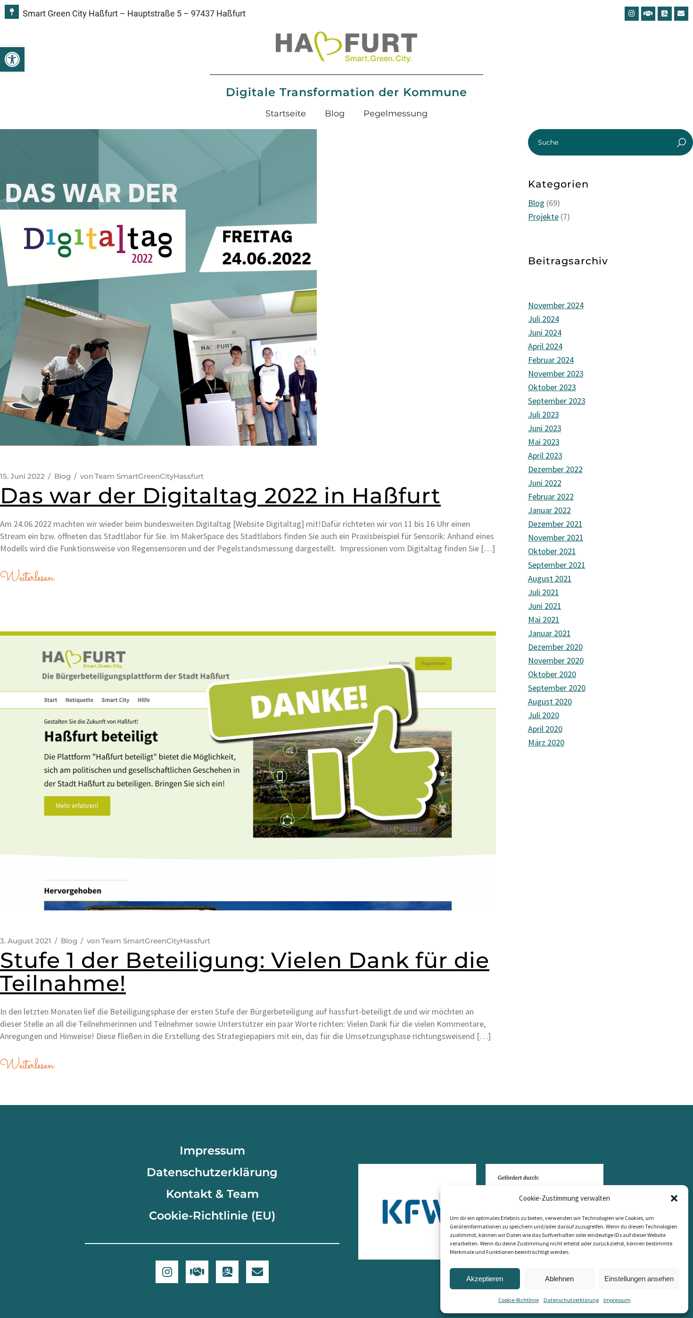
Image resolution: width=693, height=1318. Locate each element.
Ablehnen (559, 1279)
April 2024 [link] (545, 346)
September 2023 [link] (557, 400)
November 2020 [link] (556, 660)
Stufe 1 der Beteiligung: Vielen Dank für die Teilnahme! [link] (244, 972)
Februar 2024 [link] (551, 359)
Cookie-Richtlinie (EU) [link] (212, 1215)
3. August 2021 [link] (25, 940)
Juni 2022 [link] (544, 482)
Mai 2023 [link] (544, 441)
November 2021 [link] (556, 537)
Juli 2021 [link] (543, 592)
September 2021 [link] (557, 564)
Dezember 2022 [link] (555, 469)
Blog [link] (335, 113)
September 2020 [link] (557, 687)
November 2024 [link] (556, 305)
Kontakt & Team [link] (212, 1194)
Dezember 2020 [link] (555, 646)
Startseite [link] (285, 113)
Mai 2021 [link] (544, 619)
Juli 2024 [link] (543, 318)
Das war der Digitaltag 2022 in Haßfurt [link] (220, 495)
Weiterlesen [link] (26, 578)
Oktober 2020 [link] (552, 674)
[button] (674, 1198)
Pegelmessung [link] (395, 113)
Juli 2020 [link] (543, 715)
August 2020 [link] (550, 701)
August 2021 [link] (550, 578)
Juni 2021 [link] (544, 605)
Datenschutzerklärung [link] (571, 1299)
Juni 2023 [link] (544, 428)
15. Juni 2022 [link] (22, 476)
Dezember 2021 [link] (555, 523)
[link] (12, 59)
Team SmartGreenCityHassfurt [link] (142, 476)
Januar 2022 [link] (549, 510)
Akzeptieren (484, 1279)
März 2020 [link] (546, 742)
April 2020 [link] (545, 728)
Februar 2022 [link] (551, 496)
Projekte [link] (543, 216)
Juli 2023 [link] (543, 414)
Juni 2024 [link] (544, 332)
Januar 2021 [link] (549, 633)
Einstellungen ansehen (639, 1279)
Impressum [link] (617, 1299)
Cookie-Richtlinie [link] (518, 1299)
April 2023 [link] (545, 455)
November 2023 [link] (556, 373)
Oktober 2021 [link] (552, 551)
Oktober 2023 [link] (552, 387)
